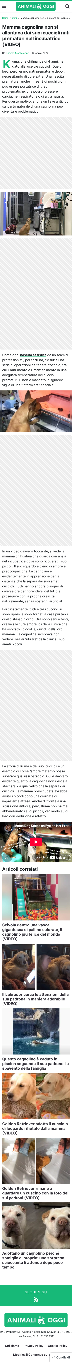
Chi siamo (12, 1346)
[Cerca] (67, 6)
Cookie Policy (57, 1346)
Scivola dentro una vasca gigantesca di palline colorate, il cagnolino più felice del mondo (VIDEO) (32, 932)
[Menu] (4, 6)
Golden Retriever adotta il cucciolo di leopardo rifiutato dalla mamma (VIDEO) (35, 1128)
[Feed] (36, 1299)
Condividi (63, 1357)
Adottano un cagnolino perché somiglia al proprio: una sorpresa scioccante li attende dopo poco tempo (33, 1260)
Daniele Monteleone (17, 52)
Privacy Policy (33, 1346)
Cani (14, 17)
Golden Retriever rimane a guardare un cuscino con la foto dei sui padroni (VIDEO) (35, 1193)
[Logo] (36, 6)
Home (5, 17)
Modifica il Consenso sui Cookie (36, 1354)
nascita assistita (33, 355)
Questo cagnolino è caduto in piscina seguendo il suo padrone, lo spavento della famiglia (35, 1064)
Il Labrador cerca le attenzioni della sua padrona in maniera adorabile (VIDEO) (35, 999)
